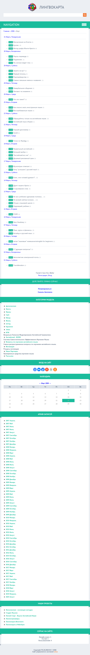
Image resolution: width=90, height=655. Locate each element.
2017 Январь (10, 567)
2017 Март (9, 570)
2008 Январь (10, 447)
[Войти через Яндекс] (47, 369)
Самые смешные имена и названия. (27, 80)
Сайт (7, 315)
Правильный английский (22, 149)
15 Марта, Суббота (10, 172)
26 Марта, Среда (10, 94)
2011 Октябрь (11, 547)
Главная (6, 31)
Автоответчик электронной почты (26, 257)
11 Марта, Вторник (10, 209)
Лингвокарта (51, 7)
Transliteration (18, 265)
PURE (15, 214)
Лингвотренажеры (13, 619)
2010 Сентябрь (11, 538)
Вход (50, 275)
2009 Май (9, 494)
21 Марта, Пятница (10, 124)
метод (8, 324)
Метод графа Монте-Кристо (24, 48)
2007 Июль (10, 429)
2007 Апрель (10, 421)
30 (80, 404)
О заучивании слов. (20, 189)
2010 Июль (10, 532)
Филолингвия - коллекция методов (19, 610)
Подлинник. (17, 60)
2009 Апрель (10, 491)
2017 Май (9, 576)
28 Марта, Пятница (10, 83)
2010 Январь (10, 517)
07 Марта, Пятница (10, 225)
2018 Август (10, 591)
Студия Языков (11, 613)
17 (10, 400)
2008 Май (9, 459)
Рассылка (9, 356)
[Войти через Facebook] (43, 369)
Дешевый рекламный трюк (23, 158)
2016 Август (10, 559)
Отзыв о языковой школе (22, 203)
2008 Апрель (10, 456)
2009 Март (9, 488)
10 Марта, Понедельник (12, 217)
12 (33, 397)
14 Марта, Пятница (10, 180)
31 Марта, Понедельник (12, 37)
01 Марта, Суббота (10, 260)
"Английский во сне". (21, 155)
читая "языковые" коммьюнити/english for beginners (33, 241)
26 (33, 404)
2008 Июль (10, 465)
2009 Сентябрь (11, 506)
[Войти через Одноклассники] (55, 369)
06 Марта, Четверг (10, 236)
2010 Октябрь (11, 541)
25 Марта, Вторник (10, 102)
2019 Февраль (11, 594)
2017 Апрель (10, 573)
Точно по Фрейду (20, 141)
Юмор (8, 318)
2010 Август (10, 535)
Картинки (9, 327)
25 (21, 404)
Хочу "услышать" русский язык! (25, 169)
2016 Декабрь (11, 564)
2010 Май (9, 526)
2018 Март (9, 588)
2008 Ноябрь (10, 476)
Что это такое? (19, 99)
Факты (8, 309)
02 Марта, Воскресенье (12, 252)
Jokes (8, 329)
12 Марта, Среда (10, 191)
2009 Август (10, 503)
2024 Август (10, 597)
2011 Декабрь (11, 550)
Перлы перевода (19, 56)
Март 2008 (45, 383)
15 (68, 397)
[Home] (32, 8)
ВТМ (7, 332)
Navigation (11, 25)
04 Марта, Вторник (10, 244)
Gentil (15, 133)
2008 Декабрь (11, 479)
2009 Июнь (10, 497)
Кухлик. (16, 45)
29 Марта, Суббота (10, 65)
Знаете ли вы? (18, 71)
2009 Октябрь (11, 509)
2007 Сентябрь (11, 435)
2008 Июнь (10, 462)
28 (56, 404)
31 (10, 407)
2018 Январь (10, 585)
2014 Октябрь (11, 556)
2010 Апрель (10, 523)
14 (56, 397)
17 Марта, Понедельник (12, 161)
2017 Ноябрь (10, 582)
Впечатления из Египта (22, 42)
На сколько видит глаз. (22, 63)
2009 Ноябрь (10, 512)
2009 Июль (10, 500)
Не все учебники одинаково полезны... (28, 197)
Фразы (8, 312)
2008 (12, 31)
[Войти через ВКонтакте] (39, 369)
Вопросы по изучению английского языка (22, 342)
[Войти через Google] (51, 369)
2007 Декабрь (11, 444)
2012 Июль (10, 553)
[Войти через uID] (35, 369)
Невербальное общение (22, 88)
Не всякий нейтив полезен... (24, 200)
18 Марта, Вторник (10, 144)
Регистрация (42, 275)
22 (68, 400)
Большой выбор (19, 152)
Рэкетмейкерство (19, 77)
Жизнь (8, 321)
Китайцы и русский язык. (22, 233)
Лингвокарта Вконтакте (14, 622)
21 (56, 400)
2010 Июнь (10, 529)
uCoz (56, 652)
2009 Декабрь (11, 515)
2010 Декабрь (11, 544)
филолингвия (11, 306)
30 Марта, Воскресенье (12, 51)
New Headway (18, 222)
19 (33, 400)
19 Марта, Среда (10, 136)
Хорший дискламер (20, 130)
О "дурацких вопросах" (22, 249)
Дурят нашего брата (21, 185)
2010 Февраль (11, 520)
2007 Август (10, 432)
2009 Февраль (11, 485)
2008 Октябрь (11, 473)
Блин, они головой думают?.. (24, 177)
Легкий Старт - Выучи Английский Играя (21, 616)
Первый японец (19, 74)
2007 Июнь (10, 426)
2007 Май (9, 423)
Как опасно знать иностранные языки (27, 107)
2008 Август (10, 468)
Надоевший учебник (21, 206)
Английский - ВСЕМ (13, 337)
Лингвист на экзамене (21, 91)
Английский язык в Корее (23, 122)
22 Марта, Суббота (10, 113)
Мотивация (10, 347)
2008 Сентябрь (11, 470)
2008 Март (9, 453)
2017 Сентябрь (11, 579)
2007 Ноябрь (10, 441)
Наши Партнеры (12, 351)
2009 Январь (10, 482)
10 (10, 397)
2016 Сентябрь (11, 562)
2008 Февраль (11, 450)
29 (68, 404)
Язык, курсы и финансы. (22, 230)
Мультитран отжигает (21, 166)
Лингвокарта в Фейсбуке (15, 625)
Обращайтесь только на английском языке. (30, 118)
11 (21, 397)
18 (21, 400)
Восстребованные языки (22, 110)
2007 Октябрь (11, 438)
